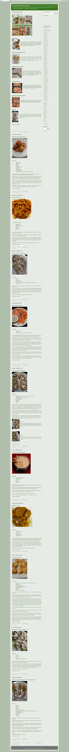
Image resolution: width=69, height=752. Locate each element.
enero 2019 (45, 98)
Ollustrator (36, 748)
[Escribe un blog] (23, 131)
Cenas (15, 447)
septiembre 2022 (45, 63)
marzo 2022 (45, 68)
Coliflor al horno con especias (18, 253)
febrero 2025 (45, 41)
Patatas (18, 192)
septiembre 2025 (45, 35)
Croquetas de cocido (16, 557)
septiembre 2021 (45, 74)
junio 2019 (45, 93)
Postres (44, 118)
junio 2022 (45, 65)
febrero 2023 (45, 60)
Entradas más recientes (15, 742)
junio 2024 (45, 48)
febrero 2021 (45, 78)
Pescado (18, 365)
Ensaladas (15, 192)
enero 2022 (45, 70)
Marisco (44, 113)
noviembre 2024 (45, 44)
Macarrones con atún (16, 197)
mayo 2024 (45, 49)
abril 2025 (45, 39)
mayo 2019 (45, 94)
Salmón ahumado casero (17, 305)
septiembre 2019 (45, 91)
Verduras (15, 300)
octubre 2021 (45, 73)
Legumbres (45, 112)
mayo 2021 (45, 75)
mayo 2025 (45, 38)
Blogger (43, 748)
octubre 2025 (45, 34)
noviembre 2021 (45, 72)
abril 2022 (45, 67)
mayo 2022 (45, 66)
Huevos (44, 111)
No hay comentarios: (19, 131)
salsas (44, 119)
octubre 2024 (45, 45)
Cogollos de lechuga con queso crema (20, 629)
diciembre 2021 (45, 71)
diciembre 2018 (45, 99)
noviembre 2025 (45, 33)
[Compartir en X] (24, 131)
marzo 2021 (45, 77)
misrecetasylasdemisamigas (21, 6)
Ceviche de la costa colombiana (19, 452)
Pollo (44, 117)
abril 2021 (45, 76)
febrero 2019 (45, 97)
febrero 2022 (45, 69)
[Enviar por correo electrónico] (22, 131)
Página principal (45, 131)
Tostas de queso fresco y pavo (18, 370)
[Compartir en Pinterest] (26, 131)
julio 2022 (45, 64)
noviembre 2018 (45, 100)
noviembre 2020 (45, 80)
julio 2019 (45, 92)
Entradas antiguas (38, 742)
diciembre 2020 (45, 79)
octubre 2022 (45, 62)
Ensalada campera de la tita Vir (19, 136)
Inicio (27, 742)
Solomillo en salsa (16, 505)
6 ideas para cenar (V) (17, 14)
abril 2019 (45, 95)
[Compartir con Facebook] (25, 131)
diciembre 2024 (45, 43)
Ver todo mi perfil (46, 28)
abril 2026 (45, 32)
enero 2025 (45, 42)
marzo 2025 (45, 40)
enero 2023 (45, 61)
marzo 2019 (45, 96)
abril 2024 (45, 50)
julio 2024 (45, 47)
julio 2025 (45, 36)
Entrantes (15, 365)
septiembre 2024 (45, 46)
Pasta (15, 248)
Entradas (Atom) (17, 744)
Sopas (44, 120)
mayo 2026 (45, 31)
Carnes (15, 552)
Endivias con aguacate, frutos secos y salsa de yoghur (23, 679)
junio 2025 (45, 37)
